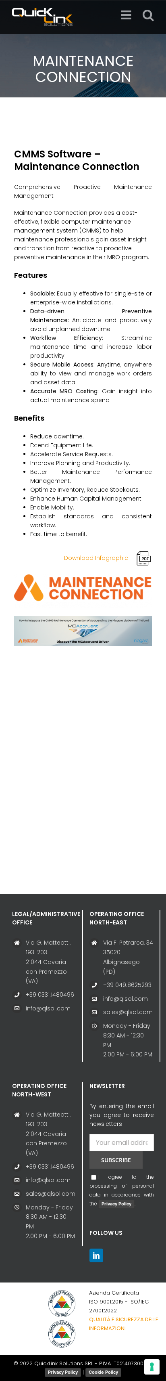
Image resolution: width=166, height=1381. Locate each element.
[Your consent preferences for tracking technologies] (152, 1367)
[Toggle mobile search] (148, 15)
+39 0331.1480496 (50, 995)
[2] (83, 619)
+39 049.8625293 (127, 985)
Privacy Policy (116, 1204)
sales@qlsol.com (128, 1012)
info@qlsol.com (48, 1008)
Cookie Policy (103, 1372)
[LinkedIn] (96, 1255)
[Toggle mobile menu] (127, 15)
